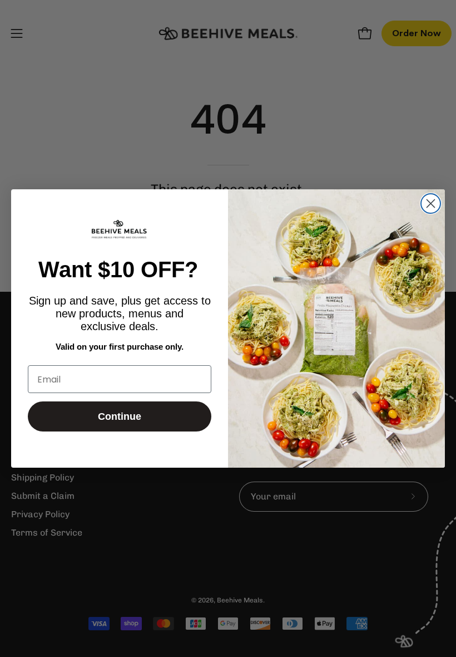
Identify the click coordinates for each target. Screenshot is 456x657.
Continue (119, 416)
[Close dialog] (430, 203)
